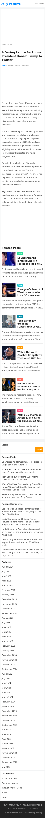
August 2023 (8, 729)
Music (4, 792)
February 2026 (8, 590)
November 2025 (9, 604)
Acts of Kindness (9, 778)
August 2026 (8, 566)
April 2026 (6, 580)
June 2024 (6, 683)
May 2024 (6, 687)
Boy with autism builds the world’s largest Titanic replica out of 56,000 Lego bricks (22, 542)
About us (22, 808)
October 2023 (8, 720)
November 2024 (9, 660)
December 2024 (9, 655)
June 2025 (6, 627)
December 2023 (9, 711)
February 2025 (8, 645)
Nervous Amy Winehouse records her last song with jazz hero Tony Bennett (29, 389)
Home (4, 45)
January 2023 (8, 748)
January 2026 (8, 594)
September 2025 (9, 613)
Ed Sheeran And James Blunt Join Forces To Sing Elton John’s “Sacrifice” (29, 262)
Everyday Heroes (10, 783)
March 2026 (7, 585)
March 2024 (7, 697)
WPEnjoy (39, 812)
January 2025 (8, 650)
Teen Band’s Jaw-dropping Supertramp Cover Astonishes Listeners (29, 325)
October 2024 (8, 664)
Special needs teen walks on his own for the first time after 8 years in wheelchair (22, 532)
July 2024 (6, 678)
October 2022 (8, 757)
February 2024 (8, 701)
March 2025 (7, 641)
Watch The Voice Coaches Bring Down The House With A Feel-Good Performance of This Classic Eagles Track (29, 359)
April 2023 (6, 739)
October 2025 (8, 608)
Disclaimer (12, 808)
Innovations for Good (12, 787)
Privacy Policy (15, 805)
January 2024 (8, 706)
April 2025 (6, 636)
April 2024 (6, 692)
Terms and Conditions (32, 805)
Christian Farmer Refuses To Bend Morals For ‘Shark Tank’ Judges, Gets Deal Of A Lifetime (22, 511)
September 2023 (9, 725)
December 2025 (9, 599)
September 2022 (9, 762)
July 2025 (6, 622)
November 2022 (9, 753)
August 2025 (8, 618)
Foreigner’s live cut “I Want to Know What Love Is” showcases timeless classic (30, 294)
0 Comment (26, 65)
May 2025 (6, 632)
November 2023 (9, 715)
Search (5, 444)
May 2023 (6, 734)
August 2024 (8, 673)
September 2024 (9, 669)
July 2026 (6, 571)
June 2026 (6, 576)
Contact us (33, 808)
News (10, 45)
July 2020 (6, 767)
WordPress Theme (26, 812)
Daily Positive (10, 4)
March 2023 (7, 743)
